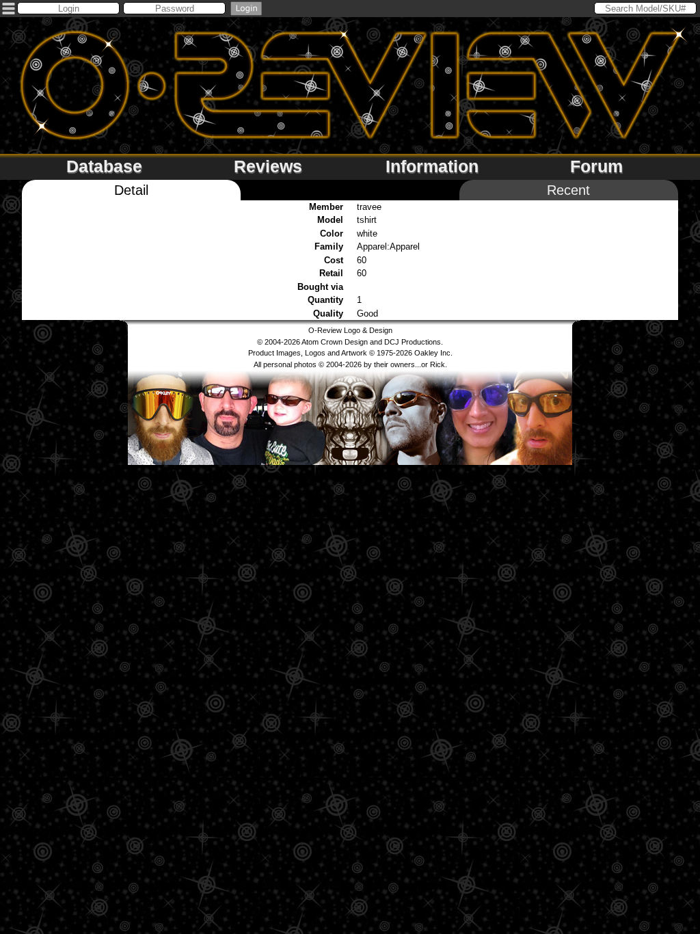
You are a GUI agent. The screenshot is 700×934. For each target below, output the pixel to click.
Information (432, 166)
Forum (596, 166)
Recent (568, 190)
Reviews (268, 166)
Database (104, 166)
